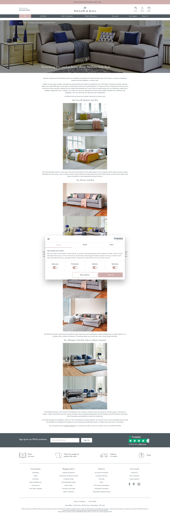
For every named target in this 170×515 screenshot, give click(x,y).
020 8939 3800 (24, 10)
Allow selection (84, 275)
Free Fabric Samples (35, 489)
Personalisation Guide (69, 482)
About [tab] (112, 244)
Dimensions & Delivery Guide (68, 476)
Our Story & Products (101, 473)
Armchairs (35, 479)
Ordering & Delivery (68, 473)
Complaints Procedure (101, 489)
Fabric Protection (68, 492)
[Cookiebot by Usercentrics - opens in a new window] (115, 239)
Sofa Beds (35, 473)
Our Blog (101, 479)
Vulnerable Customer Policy (101, 492)
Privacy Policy (92, 501)
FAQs (101, 482)
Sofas (35, 476)
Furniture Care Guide (68, 489)
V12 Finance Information (101, 485)
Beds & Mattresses (36, 482)
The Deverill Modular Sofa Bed (85, 100)
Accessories (35, 485)
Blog (25, 22)
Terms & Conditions (80, 501)
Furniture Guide (68, 479)
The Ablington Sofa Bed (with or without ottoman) (85, 340)
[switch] (75, 267)
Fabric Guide (69, 485)
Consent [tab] (58, 245)
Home (20, 22)
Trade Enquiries (134, 479)
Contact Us (134, 473)
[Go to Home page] (85, 9)
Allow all (110, 275)
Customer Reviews (101, 476)
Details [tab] (85, 244)
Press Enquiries (134, 476)
